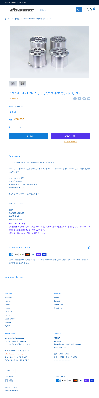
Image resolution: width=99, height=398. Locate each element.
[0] (92, 9)
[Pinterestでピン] (79, 98)
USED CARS (9, 319)
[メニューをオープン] (6, 10)
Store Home (58, 305)
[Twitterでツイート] (84, 98)
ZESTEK (8, 322)
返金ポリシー (59, 308)
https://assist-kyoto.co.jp (14, 354)
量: (10, 127)
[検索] (79, 9)
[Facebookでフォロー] (6, 380)
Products (8, 297)
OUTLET (8, 315)
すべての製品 (16, 19)
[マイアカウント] (87, 9)
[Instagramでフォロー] (11, 380)
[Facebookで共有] (75, 98)
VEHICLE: (16, 107)
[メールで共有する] (88, 98)
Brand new (13, 99)
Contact (57, 301)
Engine (7, 308)
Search (56, 297)
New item (8, 301)
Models (7, 305)
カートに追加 (28, 136)
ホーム (7, 19)
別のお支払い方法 (70, 142)
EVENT (7, 326)
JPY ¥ (8, 371)
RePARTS (8, 312)
